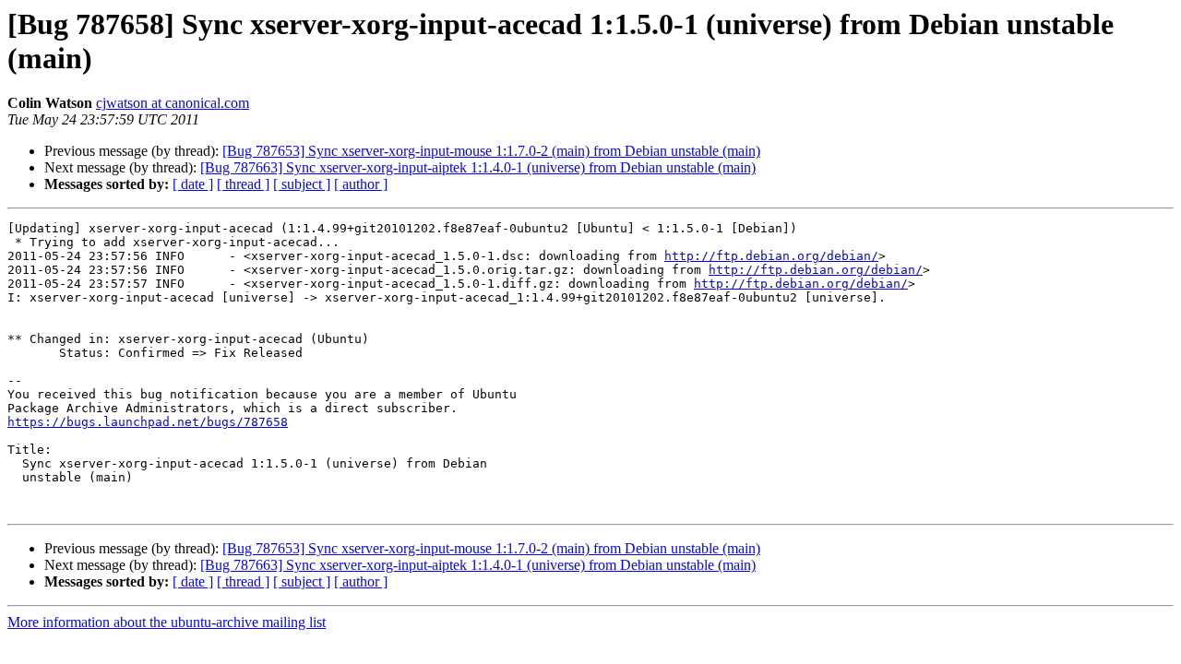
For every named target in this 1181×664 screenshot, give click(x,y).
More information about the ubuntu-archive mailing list (166, 622)
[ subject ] (301, 184)
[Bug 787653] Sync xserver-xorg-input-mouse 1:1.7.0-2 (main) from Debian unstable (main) (491, 151)
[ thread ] (243, 184)
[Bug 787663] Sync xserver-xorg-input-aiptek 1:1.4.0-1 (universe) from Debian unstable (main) (478, 167)
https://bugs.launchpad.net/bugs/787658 (147, 422)
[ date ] (193, 184)
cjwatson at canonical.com (172, 103)
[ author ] (361, 184)
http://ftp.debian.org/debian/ (771, 256)
